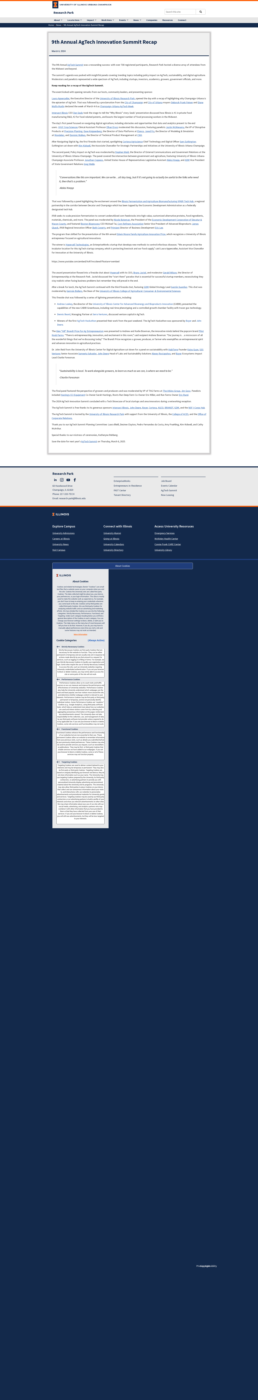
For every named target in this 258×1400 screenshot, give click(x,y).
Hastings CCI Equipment (73, 394)
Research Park (63, 12)
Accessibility (211, 1266)
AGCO (161, 407)
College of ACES (180, 414)
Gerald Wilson (170, 272)
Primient (115, 227)
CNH (139, 135)
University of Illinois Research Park (106, 414)
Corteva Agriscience (133, 141)
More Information (80, 634)
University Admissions (63, 533)
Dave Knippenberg (93, 131)
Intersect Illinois (60, 112)
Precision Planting (73, 131)
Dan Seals (78, 112)
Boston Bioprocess (90, 223)
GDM (146, 287)
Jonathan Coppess (94, 160)
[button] (80, 647)
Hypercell (114, 272)
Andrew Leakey (64, 303)
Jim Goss (186, 390)
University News (60, 544)
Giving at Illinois (111, 538)
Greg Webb (89, 164)
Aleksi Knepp (173, 160)
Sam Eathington (188, 141)
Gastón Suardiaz (179, 287)
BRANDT (169, 407)
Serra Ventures (100, 314)
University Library (163, 549)
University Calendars (113, 544)
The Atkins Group (171, 390)
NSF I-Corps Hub (196, 407)
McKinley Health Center (166, 538)
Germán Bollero (74, 291)
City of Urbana (155, 102)
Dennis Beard (63, 314)
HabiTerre (173, 349)
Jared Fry (149, 131)
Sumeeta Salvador (87, 353)
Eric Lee (159, 227)
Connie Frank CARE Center (168, 544)
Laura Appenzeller (60, 98)
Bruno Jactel (139, 272)
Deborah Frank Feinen (182, 102)
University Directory (113, 549)
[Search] (201, 12)
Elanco (140, 131)
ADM (187, 160)
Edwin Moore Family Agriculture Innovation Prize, (141, 234)
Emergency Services (165, 533)
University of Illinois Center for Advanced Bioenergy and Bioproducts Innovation (133, 303)
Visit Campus (58, 549)
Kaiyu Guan (192, 349)
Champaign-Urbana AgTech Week (117, 106)
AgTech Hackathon (86, 320)
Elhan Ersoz (112, 127)
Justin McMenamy (175, 127)
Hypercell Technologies (77, 244)
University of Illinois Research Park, (117, 98)
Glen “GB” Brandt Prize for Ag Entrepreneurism (80, 331)
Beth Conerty (98, 227)
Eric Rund (183, 394)
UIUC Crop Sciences (68, 127)
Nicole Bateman (122, 219)
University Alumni (112, 533)
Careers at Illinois (61, 538)
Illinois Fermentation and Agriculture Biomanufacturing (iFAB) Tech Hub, (158, 201)
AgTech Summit (75, 64)
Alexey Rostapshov (161, 353)
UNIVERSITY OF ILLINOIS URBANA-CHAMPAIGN (85, 4)
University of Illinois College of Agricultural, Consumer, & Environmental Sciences (140, 291)
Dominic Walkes (77, 135)
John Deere (103, 353)
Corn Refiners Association (131, 223)
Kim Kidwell (84, 145)
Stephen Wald (122, 152)
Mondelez (59, 135)
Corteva (153, 407)
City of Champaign (134, 102)
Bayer (188, 320)
